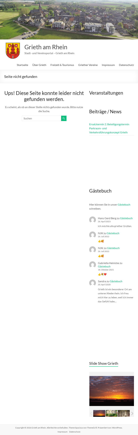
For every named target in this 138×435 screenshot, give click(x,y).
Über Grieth (39, 64)
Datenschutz (126, 64)
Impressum (108, 64)
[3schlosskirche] (111, 413)
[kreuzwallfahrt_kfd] (124, 413)
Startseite (22, 64)
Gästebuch (124, 204)
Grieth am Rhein (45, 47)
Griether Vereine (88, 64)
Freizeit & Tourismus (62, 64)
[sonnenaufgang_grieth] (99, 413)
